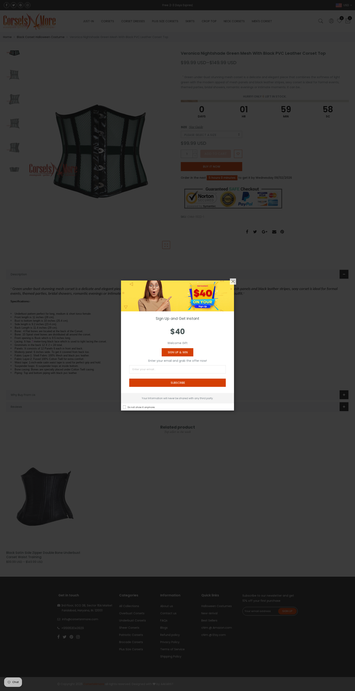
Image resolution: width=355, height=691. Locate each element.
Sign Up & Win (178, 352)
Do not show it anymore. (141, 407)
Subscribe (178, 383)
